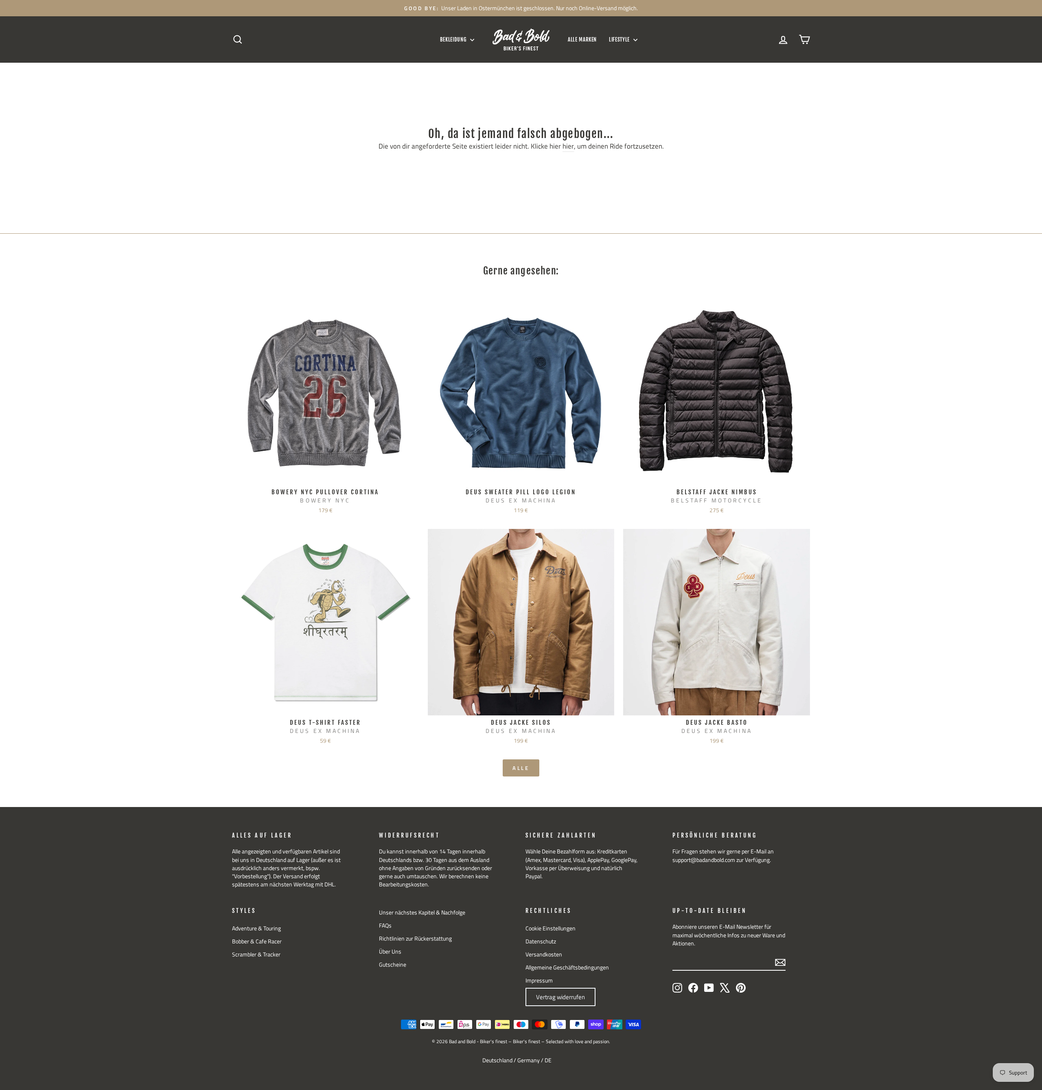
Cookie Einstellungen (550, 928)
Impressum (539, 980)
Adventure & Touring (256, 928)
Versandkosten (543, 954)
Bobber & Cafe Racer (257, 941)
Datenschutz (540, 941)
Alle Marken (582, 39)
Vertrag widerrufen (560, 997)
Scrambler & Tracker (256, 954)
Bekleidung (454, 39)
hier (568, 146)
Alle (521, 768)
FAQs (385, 925)
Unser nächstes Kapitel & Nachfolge (422, 912)
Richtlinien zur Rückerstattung (415, 938)
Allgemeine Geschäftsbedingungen (567, 967)
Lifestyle (620, 39)
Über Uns (390, 951)
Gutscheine (392, 964)
